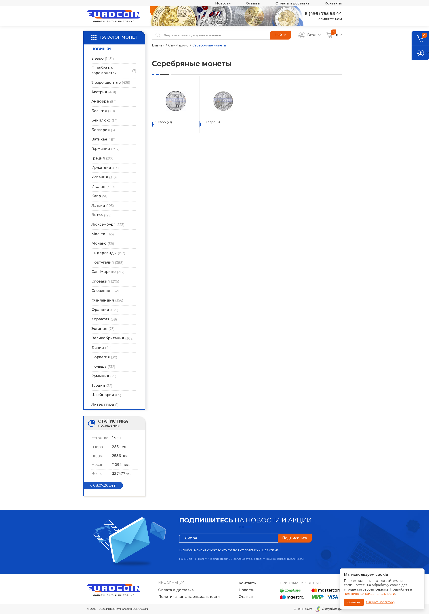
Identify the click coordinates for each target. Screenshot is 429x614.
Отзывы (253, 3)
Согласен (353, 602)
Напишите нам (328, 19)
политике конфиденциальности (369, 594)
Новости (223, 3)
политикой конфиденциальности (280, 558)
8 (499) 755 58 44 (323, 13)
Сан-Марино (178, 45)
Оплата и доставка (292, 3)
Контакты (333, 3)
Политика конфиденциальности (189, 597)
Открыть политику (380, 602)
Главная (158, 45)
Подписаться (294, 538)
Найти (280, 35)
